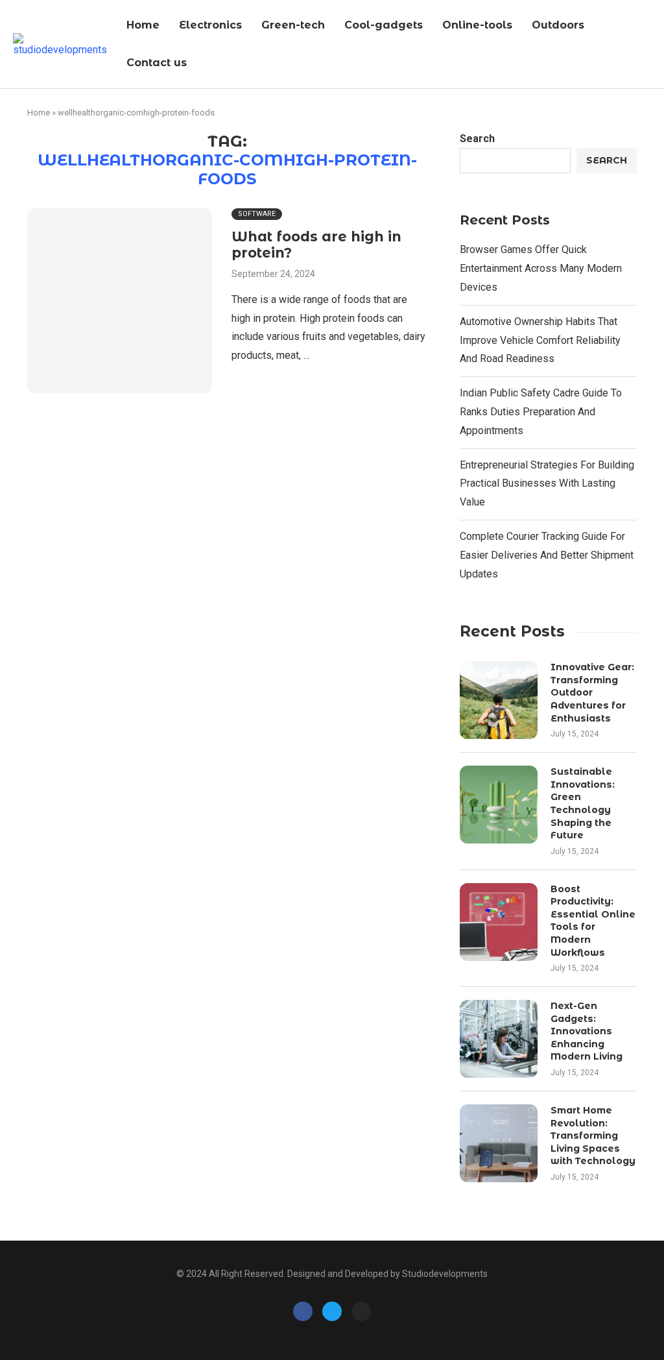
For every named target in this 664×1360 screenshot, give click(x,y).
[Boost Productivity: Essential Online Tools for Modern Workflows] (499, 922)
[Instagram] (361, 1311)
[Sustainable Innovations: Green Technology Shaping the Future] (499, 805)
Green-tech (293, 25)
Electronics (210, 25)
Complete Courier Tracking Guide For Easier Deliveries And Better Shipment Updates (547, 555)
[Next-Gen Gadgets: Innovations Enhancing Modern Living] (499, 1039)
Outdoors (558, 25)
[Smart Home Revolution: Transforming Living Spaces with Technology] (499, 1143)
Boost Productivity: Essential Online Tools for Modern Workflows (593, 920)
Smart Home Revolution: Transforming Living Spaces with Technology (593, 1135)
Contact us (156, 62)
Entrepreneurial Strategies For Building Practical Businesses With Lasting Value (547, 484)
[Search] (647, 45)
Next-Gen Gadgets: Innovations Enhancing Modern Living (586, 1031)
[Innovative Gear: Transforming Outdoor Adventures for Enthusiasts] (499, 700)
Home (143, 25)
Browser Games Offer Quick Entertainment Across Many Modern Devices (541, 268)
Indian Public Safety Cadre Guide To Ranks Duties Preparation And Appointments (541, 412)
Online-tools (477, 25)
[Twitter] (332, 1311)
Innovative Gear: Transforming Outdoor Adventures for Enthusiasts (592, 692)
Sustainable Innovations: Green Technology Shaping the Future (583, 803)
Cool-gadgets (383, 25)
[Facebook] (303, 1311)
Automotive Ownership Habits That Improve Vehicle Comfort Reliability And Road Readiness (540, 340)
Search (477, 138)
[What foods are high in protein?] (119, 300)
